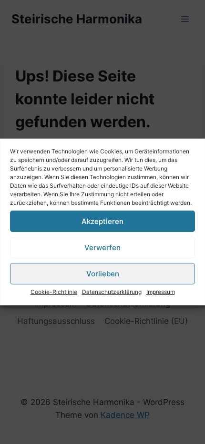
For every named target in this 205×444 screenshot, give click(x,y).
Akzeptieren (102, 220)
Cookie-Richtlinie (54, 291)
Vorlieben (102, 273)
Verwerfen (102, 247)
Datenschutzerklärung (112, 291)
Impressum (160, 291)
